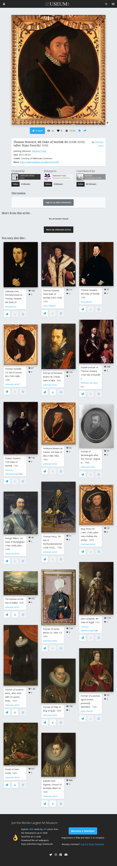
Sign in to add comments (58, 202)
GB (20, 474)
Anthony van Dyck (89, 382)
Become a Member (83, 831)
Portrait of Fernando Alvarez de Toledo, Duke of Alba (52, 377)
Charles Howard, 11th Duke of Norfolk (13, 462)
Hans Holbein (49, 305)
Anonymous (10, 306)
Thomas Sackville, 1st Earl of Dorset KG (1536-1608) (13, 372)
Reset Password (96, 844)
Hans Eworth (87, 711)
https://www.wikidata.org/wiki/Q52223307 (39, 162)
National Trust (38, 151)
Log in (83, 844)
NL (82, 386)
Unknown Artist (12, 384)
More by (58, 229)
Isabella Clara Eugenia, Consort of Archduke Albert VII (52, 784)
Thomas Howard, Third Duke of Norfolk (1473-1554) (52, 294)
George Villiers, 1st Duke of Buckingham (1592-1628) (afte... (15, 542)
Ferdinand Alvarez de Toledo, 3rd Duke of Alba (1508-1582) (53, 452)
